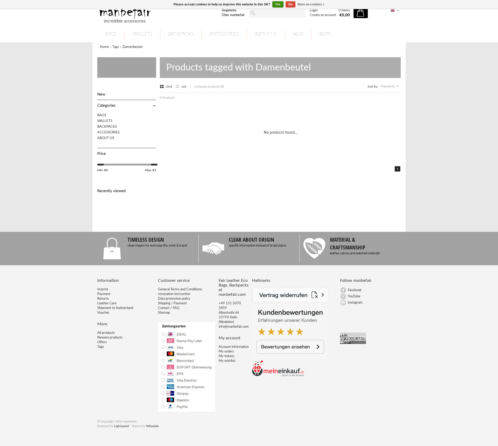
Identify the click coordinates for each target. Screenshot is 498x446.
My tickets (226, 356)
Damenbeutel (132, 47)
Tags (115, 47)
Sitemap (164, 312)
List (184, 86)
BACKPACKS (180, 34)
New (298, 34)
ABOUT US (266, 34)
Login (314, 10)
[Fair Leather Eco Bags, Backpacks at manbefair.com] (156, 13)
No (290, 4)
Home (104, 47)
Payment (103, 294)
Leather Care (106, 303)
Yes (278, 4)
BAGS (111, 34)
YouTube (354, 296)
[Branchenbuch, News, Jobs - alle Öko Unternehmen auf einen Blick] (353, 343)
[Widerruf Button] (290, 301)
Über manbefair (233, 15)
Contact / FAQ (168, 308)
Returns (103, 298)
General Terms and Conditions (180, 289)
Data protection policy (174, 298)
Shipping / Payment (172, 303)
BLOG (325, 34)
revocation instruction (174, 294)
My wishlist (227, 361)
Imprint (102, 289)
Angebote (229, 10)
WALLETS (142, 34)
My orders (226, 351)
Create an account (323, 15)
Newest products (110, 337)
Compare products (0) (209, 86)
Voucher (103, 312)
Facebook (355, 290)
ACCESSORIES (224, 34)
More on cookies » (311, 4)
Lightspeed (121, 426)
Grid (169, 86)
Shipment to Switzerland (115, 308)
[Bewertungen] (290, 357)
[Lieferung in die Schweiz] (278, 375)
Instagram (355, 302)
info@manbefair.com (234, 326)
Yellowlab (152, 426)
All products (106, 333)
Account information (234, 347)
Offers (102, 342)
